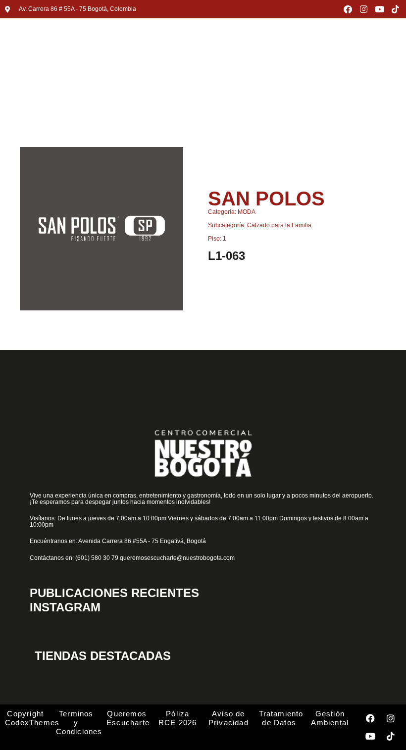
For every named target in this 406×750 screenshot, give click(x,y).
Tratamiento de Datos (281, 718)
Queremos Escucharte (128, 718)
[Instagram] (363, 9)
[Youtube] (379, 9)
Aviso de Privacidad (228, 718)
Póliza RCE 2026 (177, 718)
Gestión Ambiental (330, 718)
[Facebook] (348, 9)
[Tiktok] (395, 9)
